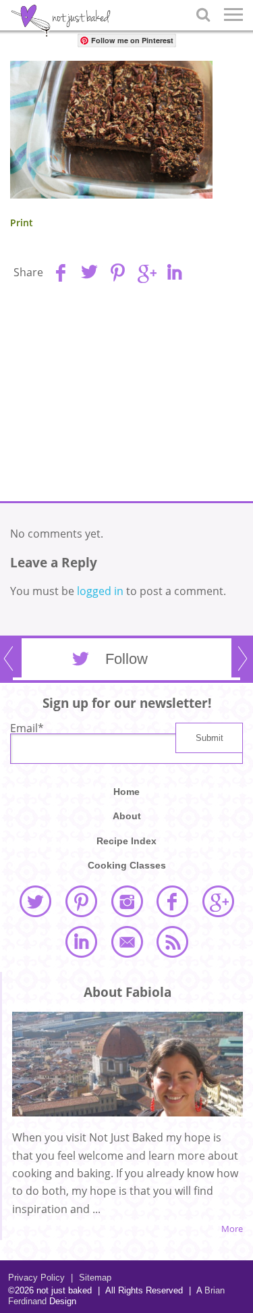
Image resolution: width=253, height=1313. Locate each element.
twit (89, 272)
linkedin (174, 272)
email (127, 941)
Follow (126, 658)
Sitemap (91, 1277)
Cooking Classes (127, 865)
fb (61, 272)
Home (126, 791)
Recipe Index (126, 840)
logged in (100, 591)
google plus (218, 901)
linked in (81, 941)
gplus (146, 272)
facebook (172, 901)
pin (117, 272)
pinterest (81, 901)
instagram (127, 901)
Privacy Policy (36, 1277)
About (127, 815)
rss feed (172, 941)
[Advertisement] (127, 396)
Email (27, 728)
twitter (35, 901)
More (232, 1229)
